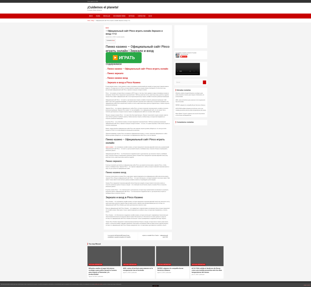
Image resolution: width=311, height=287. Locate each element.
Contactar (141, 16)
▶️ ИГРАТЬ (123, 57)
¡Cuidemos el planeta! (102, 7)
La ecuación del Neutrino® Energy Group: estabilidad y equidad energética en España (119, 236)
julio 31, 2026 (195, 274)
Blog (150, 16)
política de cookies (99, 284)
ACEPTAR (155, 285)
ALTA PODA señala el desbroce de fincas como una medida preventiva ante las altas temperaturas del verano (207, 270)
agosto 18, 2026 (93, 276)
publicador (100, 276)
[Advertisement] (188, 36)
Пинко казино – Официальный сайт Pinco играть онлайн (137, 68)
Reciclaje (106, 16)
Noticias (132, 16)
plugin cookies (307, 285)
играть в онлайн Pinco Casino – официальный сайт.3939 (155, 236)
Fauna (98, 16)
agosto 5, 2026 (127, 272)
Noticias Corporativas (95, 264)
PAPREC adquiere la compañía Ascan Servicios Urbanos (190, 105)
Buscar (204, 82)
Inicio (91, 16)
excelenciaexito (120, 37)
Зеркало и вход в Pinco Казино (123, 82)
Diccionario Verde (119, 16)
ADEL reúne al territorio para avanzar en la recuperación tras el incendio (138, 269)
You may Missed (95, 244)
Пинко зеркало (115, 73)
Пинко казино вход (117, 78)
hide (113, 40)
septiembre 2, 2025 (111, 37)
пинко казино (109, 147)
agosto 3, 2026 (161, 272)
